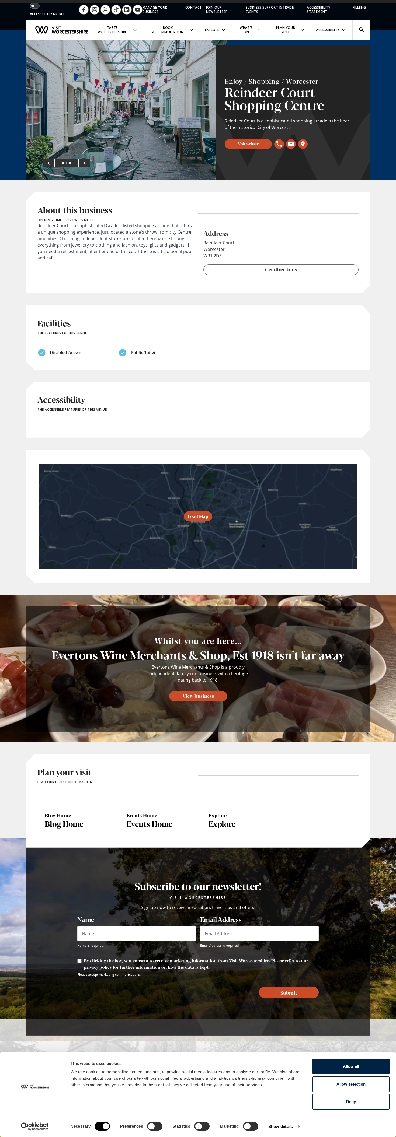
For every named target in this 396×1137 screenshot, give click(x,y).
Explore (212, 29)
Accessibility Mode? (47, 14)
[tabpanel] (126, 110)
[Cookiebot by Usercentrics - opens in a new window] (34, 1126)
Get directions (281, 269)
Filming (359, 7)
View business (198, 695)
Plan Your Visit (285, 29)
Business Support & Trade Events (270, 9)
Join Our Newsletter (217, 9)
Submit (288, 992)
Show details (280, 1126)
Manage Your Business (155, 9)
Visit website (248, 143)
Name (85, 919)
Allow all (351, 1066)
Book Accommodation (168, 29)
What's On (246, 29)
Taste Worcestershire (112, 29)
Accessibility (327, 29)
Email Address (220, 919)
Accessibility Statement (318, 9)
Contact (193, 7)
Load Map (198, 516)
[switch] (154, 1126)
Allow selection (351, 1084)
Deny (351, 1101)
